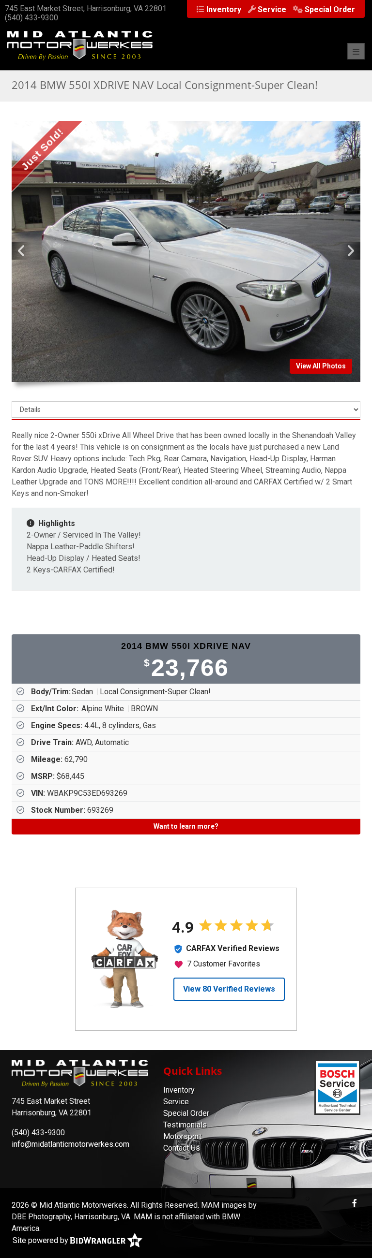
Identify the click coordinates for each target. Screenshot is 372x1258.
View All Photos (321, 366)
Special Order (186, 1113)
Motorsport (182, 1136)
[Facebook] (354, 1203)
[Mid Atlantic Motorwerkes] (80, 50)
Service (176, 1101)
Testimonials (185, 1124)
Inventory (179, 1090)
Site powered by (41, 1240)
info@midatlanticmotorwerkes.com (70, 1144)
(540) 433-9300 (31, 17)
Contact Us (181, 1148)
